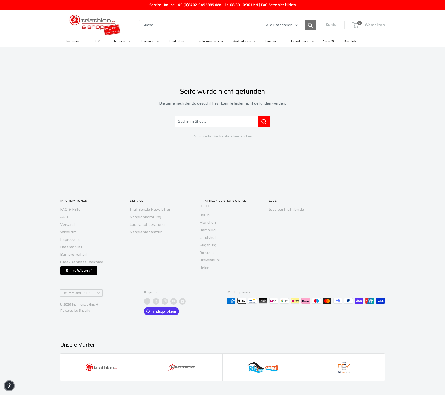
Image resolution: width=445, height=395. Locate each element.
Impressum (70, 239)
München (207, 222)
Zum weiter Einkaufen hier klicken (222, 136)
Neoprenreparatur (146, 232)
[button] (9, 385)
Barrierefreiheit (73, 254)
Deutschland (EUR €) (77, 292)
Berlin (204, 215)
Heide (204, 268)
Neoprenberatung (145, 217)
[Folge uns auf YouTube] (182, 301)
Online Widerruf (79, 270)
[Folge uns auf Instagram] (165, 301)
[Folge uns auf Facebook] (147, 301)
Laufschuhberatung (147, 224)
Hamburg (207, 230)
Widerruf (68, 232)
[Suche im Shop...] (264, 121)
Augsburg (207, 245)
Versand (67, 224)
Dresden (206, 252)
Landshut (207, 237)
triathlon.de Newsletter (150, 209)
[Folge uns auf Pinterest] (173, 301)
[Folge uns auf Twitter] (156, 301)
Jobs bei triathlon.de (286, 209)
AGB (64, 217)
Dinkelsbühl (209, 260)
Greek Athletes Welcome (81, 262)
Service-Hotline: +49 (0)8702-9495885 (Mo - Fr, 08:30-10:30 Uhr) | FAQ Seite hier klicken (222, 5)
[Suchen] (310, 25)
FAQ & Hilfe (70, 209)
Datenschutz (71, 247)
